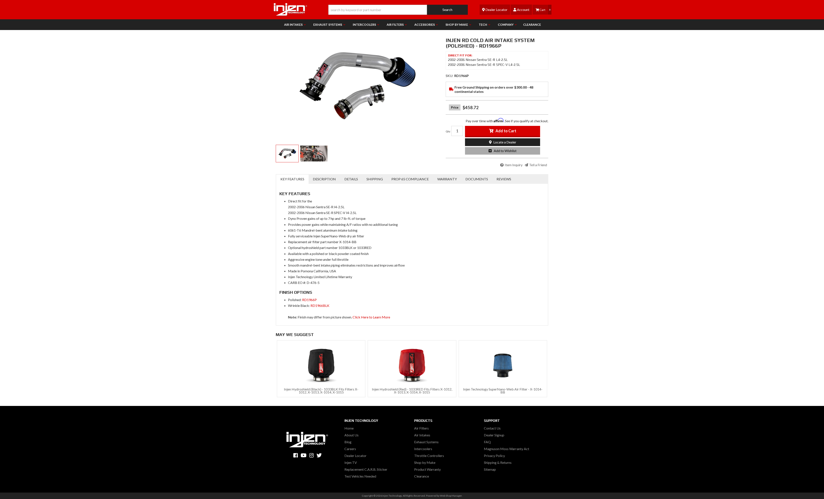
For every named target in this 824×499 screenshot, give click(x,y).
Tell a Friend (538, 165)
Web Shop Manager (451, 495)
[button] (398, 10)
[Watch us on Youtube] (303, 455)
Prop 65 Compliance (410, 179)
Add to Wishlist (505, 151)
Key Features (292, 179)
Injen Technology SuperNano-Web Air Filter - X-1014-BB (502, 390)
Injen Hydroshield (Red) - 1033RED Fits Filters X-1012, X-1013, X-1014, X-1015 (412, 390)
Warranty (447, 179)
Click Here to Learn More (371, 317)
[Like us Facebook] (295, 455)
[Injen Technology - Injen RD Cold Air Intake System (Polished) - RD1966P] (357, 85)
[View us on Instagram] (311, 455)
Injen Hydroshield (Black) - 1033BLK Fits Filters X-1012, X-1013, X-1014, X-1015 (321, 390)
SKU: (449, 76)
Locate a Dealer (504, 142)
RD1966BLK (320, 305)
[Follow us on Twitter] (319, 455)
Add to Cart (505, 130)
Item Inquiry (514, 165)
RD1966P (309, 300)
